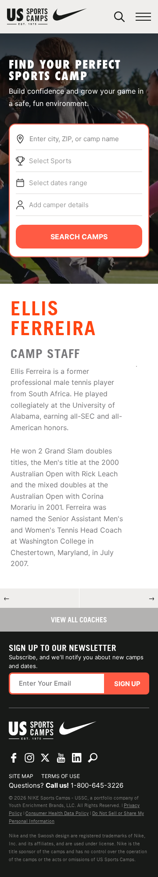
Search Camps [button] (79, 236)
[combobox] (85, 139)
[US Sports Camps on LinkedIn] (77, 758)
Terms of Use (60, 776)
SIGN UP (127, 684)
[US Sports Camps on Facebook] (13, 758)
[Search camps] (92, 758)
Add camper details (59, 205)
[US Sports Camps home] (47, 16)
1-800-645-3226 (97, 785)
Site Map (21, 776)
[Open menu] (143, 17)
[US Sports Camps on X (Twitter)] (45, 758)
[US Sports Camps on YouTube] (61, 758)
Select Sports (50, 161)
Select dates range (58, 183)
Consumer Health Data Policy (57, 813)
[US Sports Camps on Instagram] (29, 758)
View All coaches (79, 619)
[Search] (119, 16)
